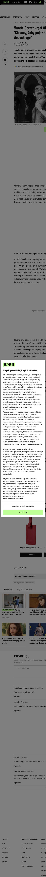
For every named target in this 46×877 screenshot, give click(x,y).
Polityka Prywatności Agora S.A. (31, 444)
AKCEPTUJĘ (23, 512)
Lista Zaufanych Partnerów (13, 499)
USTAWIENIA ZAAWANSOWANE (23, 506)
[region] (23, 438)
